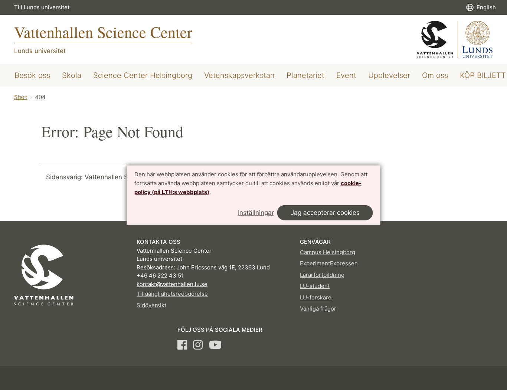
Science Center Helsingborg (142, 75)
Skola (71, 75)
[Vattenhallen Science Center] (455, 39)
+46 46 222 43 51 (160, 275)
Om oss (435, 75)
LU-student (315, 285)
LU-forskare (315, 297)
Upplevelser (389, 75)
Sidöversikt (151, 305)
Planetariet (305, 75)
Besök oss (32, 75)
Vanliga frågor (318, 308)
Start (20, 97)
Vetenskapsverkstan (239, 75)
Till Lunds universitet (41, 7)
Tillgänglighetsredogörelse (172, 293)
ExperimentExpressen (329, 263)
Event (346, 75)
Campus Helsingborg (327, 252)
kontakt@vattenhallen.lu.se (172, 284)
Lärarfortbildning (322, 274)
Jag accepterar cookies (325, 212)
